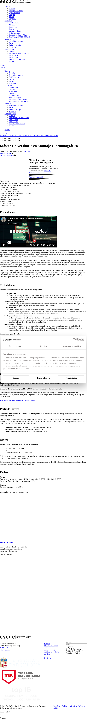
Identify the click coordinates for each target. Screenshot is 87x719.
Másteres (12, 25)
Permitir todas (71, 378)
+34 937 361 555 (6, 648)
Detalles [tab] (43, 346)
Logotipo (12, 19)
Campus (12, 15)
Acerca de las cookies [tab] (72, 346)
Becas (11, 43)
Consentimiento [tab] (15, 346)
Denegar (16, 378)
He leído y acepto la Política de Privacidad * (74, 650)
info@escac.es (5, 650)
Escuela (7, 7)
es (0, 67)
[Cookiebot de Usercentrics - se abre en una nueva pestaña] (74, 339)
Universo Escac (10, 49)
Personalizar (42, 378)
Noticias (12, 51)
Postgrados (13, 27)
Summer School (15, 31)
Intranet (2, 65)
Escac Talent (13, 57)
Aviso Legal (57, 706)
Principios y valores (16, 11)
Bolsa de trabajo (15, 45)
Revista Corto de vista (17, 59)
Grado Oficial (14, 23)
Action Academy (15, 33)
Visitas (11, 17)
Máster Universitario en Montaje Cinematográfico (17, 401)
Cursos (11, 29)
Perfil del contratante (51, 652)
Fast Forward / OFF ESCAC (19, 37)
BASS (11, 61)
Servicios (12, 47)
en (4, 67)
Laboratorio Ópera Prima (18, 35)
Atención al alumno (16, 41)
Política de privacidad (69, 706)
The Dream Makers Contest (19, 53)
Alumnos (8, 39)
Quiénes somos (14, 13)
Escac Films (13, 55)
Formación (8, 21)
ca (2, 67)
